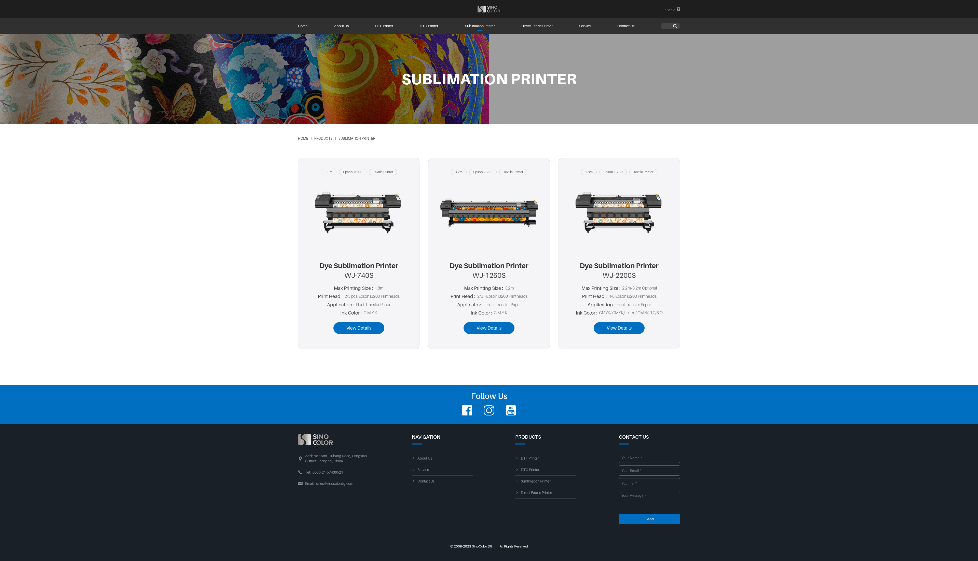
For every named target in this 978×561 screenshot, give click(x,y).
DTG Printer (429, 26)
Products (323, 138)
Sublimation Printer (480, 26)
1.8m (328, 172)
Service (585, 26)
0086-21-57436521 (328, 472)
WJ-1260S (489, 275)
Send (649, 519)
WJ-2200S (619, 275)
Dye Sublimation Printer (358, 266)
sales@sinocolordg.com (334, 483)
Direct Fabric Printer (537, 26)
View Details (358, 328)
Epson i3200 (352, 172)
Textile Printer (383, 172)
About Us (341, 26)
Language (671, 9)
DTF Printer (384, 26)
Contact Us (625, 26)
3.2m (459, 172)
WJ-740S (358, 275)
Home (303, 26)
